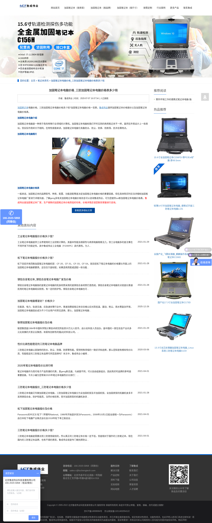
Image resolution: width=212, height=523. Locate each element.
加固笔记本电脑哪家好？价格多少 (36, 301)
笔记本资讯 (43, 80)
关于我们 (133, 475)
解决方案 (115, 470)
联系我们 (133, 470)
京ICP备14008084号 (93, 511)
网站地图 (115, 489)
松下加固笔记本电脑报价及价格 (35, 408)
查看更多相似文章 (83, 210)
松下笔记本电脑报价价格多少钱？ (36, 258)
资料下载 (115, 480)
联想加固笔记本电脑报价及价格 (35, 322)
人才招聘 (133, 489)
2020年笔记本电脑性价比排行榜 (35, 365)
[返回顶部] (205, 97)
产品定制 (115, 475)
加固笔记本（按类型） (75, 8)
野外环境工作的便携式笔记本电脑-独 (174, 99)
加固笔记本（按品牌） (101, 8)
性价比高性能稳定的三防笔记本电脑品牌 (40, 344)
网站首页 (55, 8)
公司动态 (133, 480)
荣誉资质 (133, 484)
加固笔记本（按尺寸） (128, 8)
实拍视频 (115, 484)
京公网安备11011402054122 (117, 511)
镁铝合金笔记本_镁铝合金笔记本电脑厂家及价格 (44, 279)
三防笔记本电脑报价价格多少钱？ (36, 430)
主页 (33, 80)
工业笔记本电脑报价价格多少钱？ (36, 236)
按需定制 (147, 8)
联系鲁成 (187, 8)
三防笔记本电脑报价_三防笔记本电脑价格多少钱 (44, 387)
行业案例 (161, 8)
